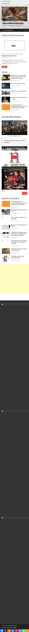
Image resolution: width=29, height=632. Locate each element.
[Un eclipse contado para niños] (6, 83)
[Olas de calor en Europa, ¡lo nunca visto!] (6, 210)
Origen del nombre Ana (9, 56)
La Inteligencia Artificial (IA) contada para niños (17, 257)
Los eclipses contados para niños (14, 136)
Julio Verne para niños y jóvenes (18, 91)
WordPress (10, 627)
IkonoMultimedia (13, 23)
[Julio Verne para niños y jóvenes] (6, 91)
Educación (4, 53)
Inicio (8, 53)
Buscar (3, 191)
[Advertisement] (14, 279)
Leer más (4, 66)
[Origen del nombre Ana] (14, 45)
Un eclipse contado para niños (18, 83)
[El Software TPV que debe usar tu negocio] (6, 225)
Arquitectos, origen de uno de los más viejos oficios (19, 249)
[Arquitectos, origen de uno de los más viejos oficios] (6, 248)
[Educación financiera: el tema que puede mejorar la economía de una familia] (6, 240)
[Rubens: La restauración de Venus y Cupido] (6, 97)
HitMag (14, 627)
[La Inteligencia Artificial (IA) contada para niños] (6, 256)
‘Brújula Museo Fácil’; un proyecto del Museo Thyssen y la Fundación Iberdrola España (19, 106)
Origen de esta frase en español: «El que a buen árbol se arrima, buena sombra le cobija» (18, 77)
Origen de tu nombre (18, 53)
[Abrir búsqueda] (26, 30)
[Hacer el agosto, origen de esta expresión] (6, 217)
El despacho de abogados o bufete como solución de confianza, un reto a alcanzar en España (19, 234)
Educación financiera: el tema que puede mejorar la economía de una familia (19, 242)
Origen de (12, 53)
